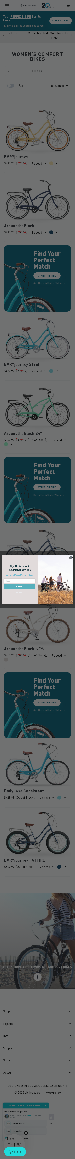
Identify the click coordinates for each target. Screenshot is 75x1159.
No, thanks (19, 593)
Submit (19, 586)
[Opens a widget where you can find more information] (15, 1152)
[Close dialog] (70, 557)
